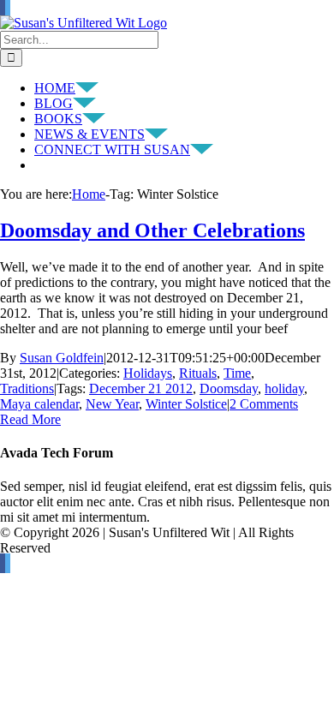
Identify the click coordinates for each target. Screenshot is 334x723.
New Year (112, 404)
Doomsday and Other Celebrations (152, 230)
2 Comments (264, 404)
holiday (284, 388)
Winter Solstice (186, 404)
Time (237, 373)
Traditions (27, 388)
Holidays (147, 373)
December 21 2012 (141, 388)
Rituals (198, 373)
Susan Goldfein (62, 357)
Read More (30, 419)
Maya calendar (39, 404)
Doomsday (229, 388)
